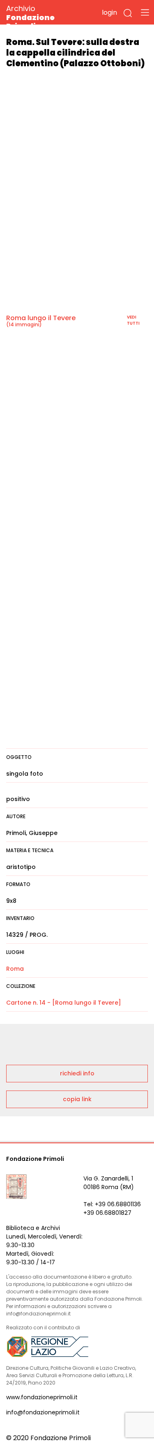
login (109, 12)
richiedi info (77, 1073)
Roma (15, 969)
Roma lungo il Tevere (41, 318)
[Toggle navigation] (145, 12)
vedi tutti (133, 320)
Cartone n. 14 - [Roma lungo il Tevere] (63, 1003)
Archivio (30, 17)
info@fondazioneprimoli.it (43, 1412)
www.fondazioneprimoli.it (42, 1397)
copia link (77, 1099)
